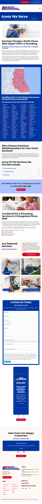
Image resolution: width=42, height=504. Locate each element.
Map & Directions (5, 474)
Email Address (7, 324)
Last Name (6, 316)
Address (6, 328)
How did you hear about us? (10, 349)
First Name (6, 312)
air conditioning (16, 50)
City (5, 332)
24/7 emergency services (8, 231)
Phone (5, 320)
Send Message (7, 361)
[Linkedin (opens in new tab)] (28, 483)
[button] (40, 8)
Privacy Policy (26, 499)
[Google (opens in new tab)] (22, 483)
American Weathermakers (33, 50)
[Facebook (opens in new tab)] (24, 483)
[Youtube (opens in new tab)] (26, 483)
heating (10, 50)
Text (19, 403)
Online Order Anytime (27, 475)
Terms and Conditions (33, 499)
